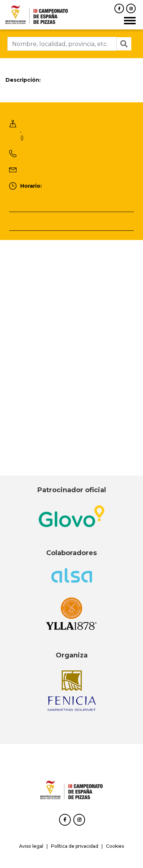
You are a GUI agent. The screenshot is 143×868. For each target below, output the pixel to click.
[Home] (37, 14)
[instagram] (131, 8)
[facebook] (119, 8)
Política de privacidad (74, 846)
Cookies (115, 846)
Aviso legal (31, 846)
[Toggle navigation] (130, 20)
